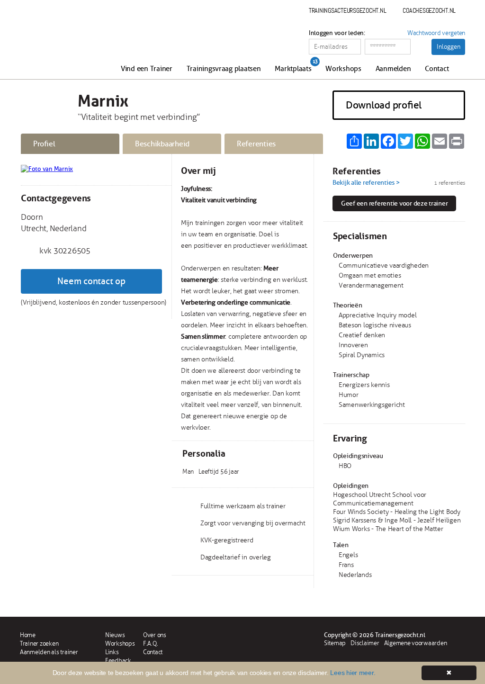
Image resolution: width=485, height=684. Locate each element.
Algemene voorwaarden (415, 643)
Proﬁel (44, 144)
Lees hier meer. (352, 672)
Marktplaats (293, 68)
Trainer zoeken (39, 644)
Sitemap (335, 643)
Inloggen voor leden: (337, 33)
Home (28, 635)
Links (112, 652)
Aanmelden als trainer (49, 652)
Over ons (154, 635)
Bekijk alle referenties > (366, 183)
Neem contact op (91, 281)
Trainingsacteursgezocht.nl (347, 10)
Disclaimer (364, 643)
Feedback (118, 661)
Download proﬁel (384, 105)
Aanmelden (393, 68)
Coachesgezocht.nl (429, 10)
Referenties (256, 144)
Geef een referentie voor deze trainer (394, 203)
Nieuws (115, 635)
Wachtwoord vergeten (436, 33)
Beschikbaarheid (162, 144)
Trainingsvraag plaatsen (224, 68)
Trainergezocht (71, 43)
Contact (437, 68)
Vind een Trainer (146, 68)
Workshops (343, 68)
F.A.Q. (150, 644)
